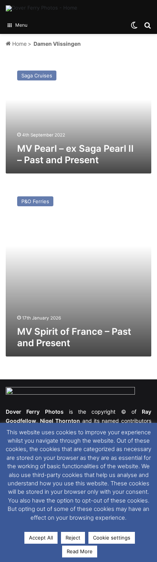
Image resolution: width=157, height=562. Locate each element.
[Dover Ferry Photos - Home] (41, 8)
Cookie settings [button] (111, 538)
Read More (80, 551)
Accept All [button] (41, 538)
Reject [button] (73, 538)
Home (19, 43)
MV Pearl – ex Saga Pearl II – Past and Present (75, 154)
